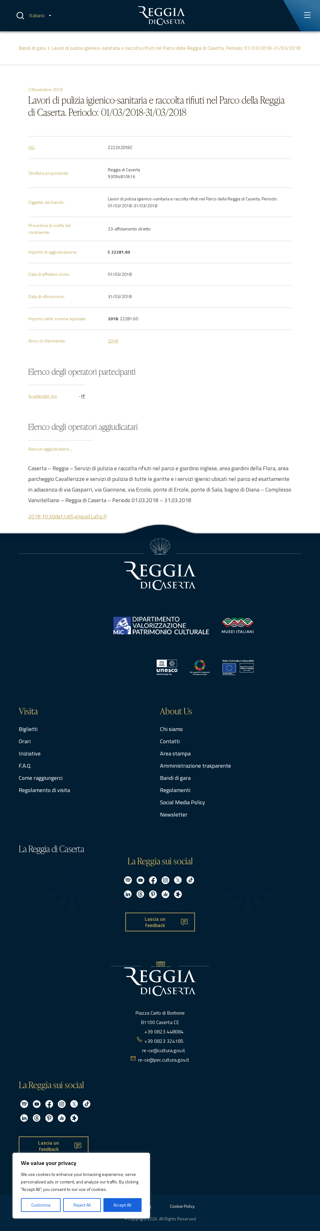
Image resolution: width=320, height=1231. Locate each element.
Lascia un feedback (155, 922)
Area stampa (175, 753)
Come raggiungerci (40, 778)
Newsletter (174, 814)
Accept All (122, 1205)
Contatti (170, 741)
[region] (81, 1185)
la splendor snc (42, 396)
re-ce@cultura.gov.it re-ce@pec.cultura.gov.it (163, 1055)
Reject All (82, 1205)
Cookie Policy (182, 1206)
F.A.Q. (25, 765)
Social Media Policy (182, 802)
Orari (25, 741)
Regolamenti (175, 790)
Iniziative (30, 753)
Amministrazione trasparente (195, 765)
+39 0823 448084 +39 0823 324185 (163, 1036)
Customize (41, 1205)
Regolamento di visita (44, 790)
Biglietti (28, 729)
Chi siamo (171, 729)
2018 (113, 340)
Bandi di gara (32, 48)
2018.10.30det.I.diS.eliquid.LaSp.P (67, 516)
